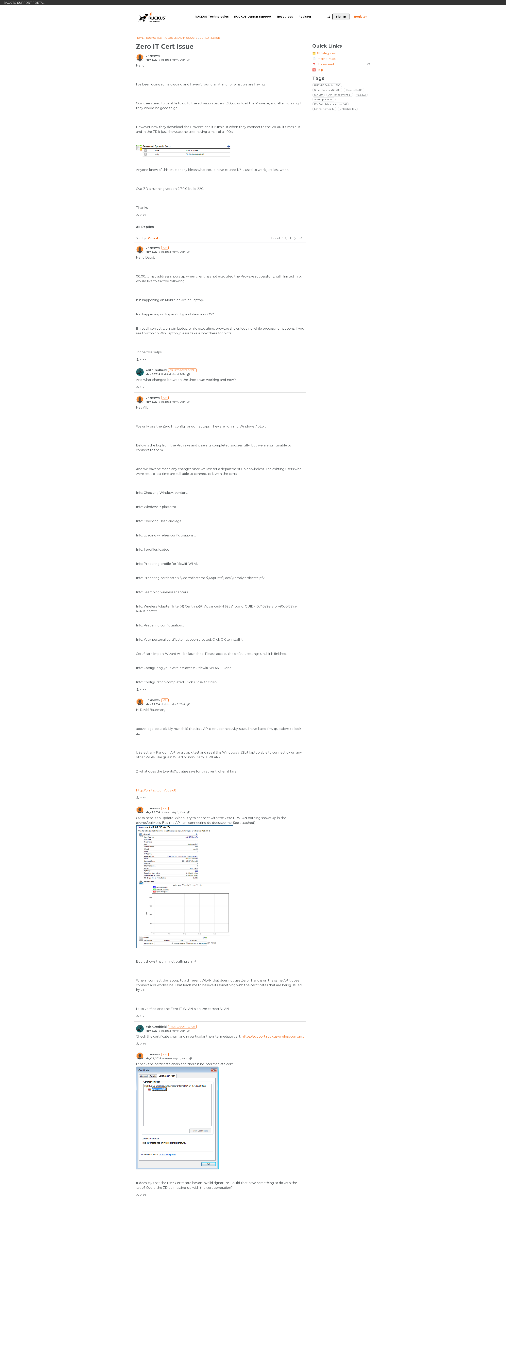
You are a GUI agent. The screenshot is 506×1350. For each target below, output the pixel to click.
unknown (152, 55)
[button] (184, 150)
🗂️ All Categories (323, 53)
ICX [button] (318, 94)
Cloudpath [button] (354, 89)
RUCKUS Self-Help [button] (327, 85)
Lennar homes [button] (324, 108)
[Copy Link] (188, 60)
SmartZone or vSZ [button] (327, 89)
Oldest (153, 238)
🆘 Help (317, 70)
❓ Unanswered (341, 64)
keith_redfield (156, 370)
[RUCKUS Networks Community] (152, 16)
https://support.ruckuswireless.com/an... (273, 1036)
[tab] (145, 227)
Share (141, 215)
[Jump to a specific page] (301, 238)
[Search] (328, 16)
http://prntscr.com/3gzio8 (156, 790)
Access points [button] (324, 99)
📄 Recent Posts (323, 59)
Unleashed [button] (348, 108)
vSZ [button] (361, 94)
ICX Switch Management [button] (330, 104)
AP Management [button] (339, 94)
